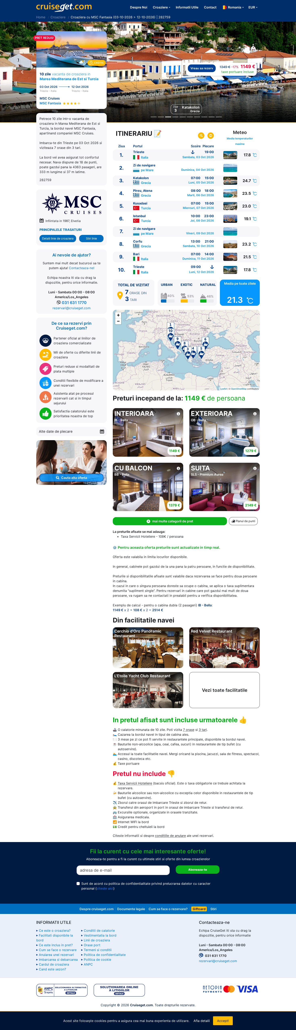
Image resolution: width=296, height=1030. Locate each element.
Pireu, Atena (142, 191)
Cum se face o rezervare (58, 950)
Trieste (138, 152)
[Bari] (230, 257)
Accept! (223, 1021)
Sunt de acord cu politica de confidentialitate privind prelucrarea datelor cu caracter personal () (145, 886)
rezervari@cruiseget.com (72, 308)
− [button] (118, 321)
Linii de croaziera (97, 940)
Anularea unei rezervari (56, 955)
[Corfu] (230, 244)
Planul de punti (245, 521)
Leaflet (223, 388)
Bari (136, 254)
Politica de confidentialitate (105, 955)
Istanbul (139, 216)
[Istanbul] (230, 219)
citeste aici (105, 888)
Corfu (137, 241)
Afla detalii (202, 1021)
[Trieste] (230, 155)
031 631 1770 (74, 302)
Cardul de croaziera (54, 964)
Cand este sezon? (52, 969)
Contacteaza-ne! (81, 268)
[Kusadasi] (230, 206)
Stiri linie (91, 238)
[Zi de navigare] (230, 168)
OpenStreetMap (238, 388)
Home (40, 17)
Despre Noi (138, 7)
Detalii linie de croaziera (57, 238)
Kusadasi (140, 203)
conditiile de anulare (170, 836)
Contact (210, 7)
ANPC (88, 964)
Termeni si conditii (98, 950)
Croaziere (58, 17)
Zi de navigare (144, 165)
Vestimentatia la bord (100, 935)
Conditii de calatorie (99, 930)
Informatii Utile (187, 7)
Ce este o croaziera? (54, 930)
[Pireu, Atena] (230, 193)
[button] (22, 72)
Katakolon (141, 178)
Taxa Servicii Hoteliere (135, 783)
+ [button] (118, 315)
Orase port (92, 945)
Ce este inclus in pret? (56, 945)
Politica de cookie (97, 959)
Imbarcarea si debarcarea (58, 959)
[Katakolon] (230, 181)
